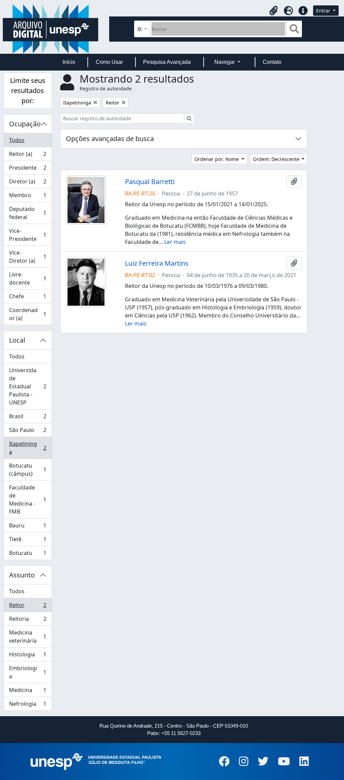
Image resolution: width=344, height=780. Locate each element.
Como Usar (109, 62)
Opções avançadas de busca (110, 138)
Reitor (27, 606)
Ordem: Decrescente (277, 159)
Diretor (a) (27, 183)
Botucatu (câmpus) (27, 469)
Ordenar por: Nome (217, 159)
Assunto (22, 574)
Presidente (27, 169)
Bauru (27, 527)
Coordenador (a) (27, 314)
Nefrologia (27, 705)
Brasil (27, 418)
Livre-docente (27, 278)
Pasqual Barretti (150, 182)
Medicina (27, 691)
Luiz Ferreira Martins (156, 263)
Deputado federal (27, 213)
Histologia (27, 656)
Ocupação (25, 123)
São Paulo (27, 431)
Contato (272, 62)
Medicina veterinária (27, 636)
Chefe (27, 298)
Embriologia (27, 672)
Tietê (27, 540)
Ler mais (175, 242)
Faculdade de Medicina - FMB (27, 499)
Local (17, 340)
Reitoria (27, 620)
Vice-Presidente (27, 235)
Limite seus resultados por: (27, 90)
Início (68, 62)
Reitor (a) (27, 155)
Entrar (324, 10)
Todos (17, 140)
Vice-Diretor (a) (27, 256)
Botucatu (27, 554)
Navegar (225, 62)
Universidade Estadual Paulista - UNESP (27, 386)
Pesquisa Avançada (167, 62)
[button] (273, 10)
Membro (27, 196)
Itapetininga (27, 448)
